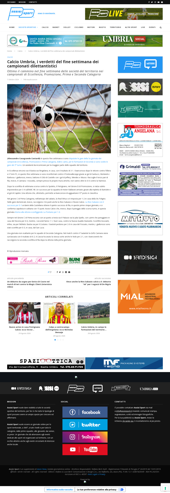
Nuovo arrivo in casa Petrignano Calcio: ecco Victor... (24, 328)
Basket (56, 27)
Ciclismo (79, 27)
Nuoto (102, 27)
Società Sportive (27, 27)
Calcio (45, 27)
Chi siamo (11, 2)
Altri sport (131, 27)
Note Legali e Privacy (96, 474)
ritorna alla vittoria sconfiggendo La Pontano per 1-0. (37, 212)
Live (143, 27)
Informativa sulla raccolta (60, 489)
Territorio (115, 27)
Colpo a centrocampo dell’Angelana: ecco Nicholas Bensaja (59, 329)
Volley (67, 27)
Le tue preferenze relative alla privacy (96, 489)
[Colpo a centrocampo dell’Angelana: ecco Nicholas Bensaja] (59, 312)
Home (12, 27)
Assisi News (42, 469)
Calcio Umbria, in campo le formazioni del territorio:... (94, 328)
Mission (22, 2)
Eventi (152, 27)
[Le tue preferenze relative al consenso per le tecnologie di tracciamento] (165, 488)
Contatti (33, 2)
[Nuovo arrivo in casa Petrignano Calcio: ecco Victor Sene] (24, 312)
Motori (91, 27)
